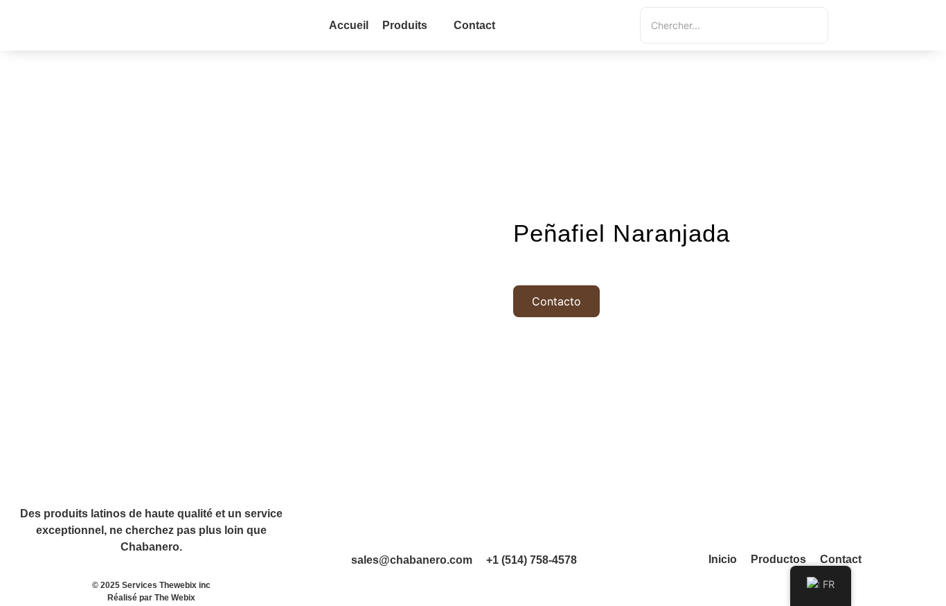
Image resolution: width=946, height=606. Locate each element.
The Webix (174, 598)
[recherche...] (848, 25)
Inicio (722, 559)
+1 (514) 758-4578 (531, 560)
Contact (841, 559)
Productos (778, 559)
